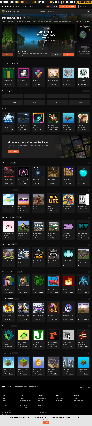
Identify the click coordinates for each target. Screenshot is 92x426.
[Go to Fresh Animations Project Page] (8, 284)
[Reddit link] (89, 387)
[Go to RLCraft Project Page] (83, 311)
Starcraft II (4, 407)
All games (4, 398)
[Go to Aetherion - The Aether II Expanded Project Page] (8, 203)
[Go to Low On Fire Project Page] (68, 284)
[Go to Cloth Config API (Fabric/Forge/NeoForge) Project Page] (23, 339)
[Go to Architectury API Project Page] (53, 339)
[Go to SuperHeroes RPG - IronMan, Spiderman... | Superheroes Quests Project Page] (68, 203)
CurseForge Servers (42, 412)
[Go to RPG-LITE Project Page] (53, 203)
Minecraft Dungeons (6, 412)
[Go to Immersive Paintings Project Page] (53, 77)
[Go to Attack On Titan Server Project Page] (38, 203)
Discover (8, 11)
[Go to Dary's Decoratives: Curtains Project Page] (8, 77)
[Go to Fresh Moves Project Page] (23, 284)
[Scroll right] (89, 163)
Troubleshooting (59, 400)
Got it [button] (46, 422)
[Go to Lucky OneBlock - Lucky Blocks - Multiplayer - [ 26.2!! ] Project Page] (38, 366)
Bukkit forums (41, 410)
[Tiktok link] (78, 387)
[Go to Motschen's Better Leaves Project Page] (38, 284)
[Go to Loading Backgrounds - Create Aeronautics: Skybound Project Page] (38, 230)
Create (22, 6)
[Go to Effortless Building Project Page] (83, 77)
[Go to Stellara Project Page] (38, 122)
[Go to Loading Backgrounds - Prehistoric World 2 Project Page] (53, 230)
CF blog (39, 403)
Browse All (16, 11)
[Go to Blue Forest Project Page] (38, 176)
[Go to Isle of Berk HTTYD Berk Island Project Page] (53, 366)
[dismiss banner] (90, 2)
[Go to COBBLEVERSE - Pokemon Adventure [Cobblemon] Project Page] (68, 311)
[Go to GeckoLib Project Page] (8, 339)
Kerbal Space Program (7, 410)
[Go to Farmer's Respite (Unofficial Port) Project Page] (68, 176)
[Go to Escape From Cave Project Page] (38, 257)
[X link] (86, 387)
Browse (15, 6)
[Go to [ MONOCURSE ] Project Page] (68, 257)
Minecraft (4, 400)
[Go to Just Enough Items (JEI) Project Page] (38, 339)
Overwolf (76, 398)
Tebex (75, 403)
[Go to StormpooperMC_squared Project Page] (83, 203)
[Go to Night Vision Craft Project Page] (68, 230)
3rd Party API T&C (24, 407)
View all (13, 163)
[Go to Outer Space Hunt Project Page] (23, 257)
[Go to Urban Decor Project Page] (23, 77)
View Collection (64, 54)
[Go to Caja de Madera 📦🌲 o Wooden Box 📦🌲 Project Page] (53, 176)
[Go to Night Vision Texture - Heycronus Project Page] (83, 230)
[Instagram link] (75, 387)
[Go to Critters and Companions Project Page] (83, 122)
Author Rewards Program (25, 403)
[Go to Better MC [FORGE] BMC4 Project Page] (38, 311)
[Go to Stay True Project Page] (53, 284)
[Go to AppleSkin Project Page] (83, 339)
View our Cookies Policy (56, 419)
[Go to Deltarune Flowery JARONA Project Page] (23, 230)
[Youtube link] (81, 387)
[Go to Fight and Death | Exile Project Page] (53, 257)
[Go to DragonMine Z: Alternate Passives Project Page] (23, 176)
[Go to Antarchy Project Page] (68, 122)
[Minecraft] (3, 11)
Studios (29, 6)
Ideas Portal (40, 400)
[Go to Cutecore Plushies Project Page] (8, 230)
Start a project (23, 398)
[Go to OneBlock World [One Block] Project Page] (83, 366)
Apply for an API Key (24, 405)
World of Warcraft (6, 403)
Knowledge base (59, 398)
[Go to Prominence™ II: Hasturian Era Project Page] (53, 311)
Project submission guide (25, 400)
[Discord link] (84, 387)
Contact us (58, 403)
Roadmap (40, 407)
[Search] (88, 11)
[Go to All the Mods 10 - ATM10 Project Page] (8, 311)
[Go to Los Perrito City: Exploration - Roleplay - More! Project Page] (68, 366)
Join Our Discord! (42, 398)
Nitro (75, 405)
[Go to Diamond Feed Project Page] (83, 176)
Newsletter (40, 405)
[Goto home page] (6, 6)
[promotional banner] (46, 2)
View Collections (13, 151)
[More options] (89, 6)
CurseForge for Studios (79, 400)
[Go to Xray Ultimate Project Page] (83, 284)
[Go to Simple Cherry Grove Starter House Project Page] (8, 257)
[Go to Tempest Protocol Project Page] (8, 122)
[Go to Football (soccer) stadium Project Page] (83, 257)
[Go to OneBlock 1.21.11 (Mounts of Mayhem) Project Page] (23, 366)
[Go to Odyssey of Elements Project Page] (23, 203)
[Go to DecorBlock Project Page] (38, 77)
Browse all (86, 91)
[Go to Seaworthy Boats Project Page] (23, 122)
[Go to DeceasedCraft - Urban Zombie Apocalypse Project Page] (23, 311)
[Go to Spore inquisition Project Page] (8, 176)
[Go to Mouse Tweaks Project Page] (68, 339)
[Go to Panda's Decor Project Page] (68, 77)
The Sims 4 (4, 405)
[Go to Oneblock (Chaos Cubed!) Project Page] (8, 366)
